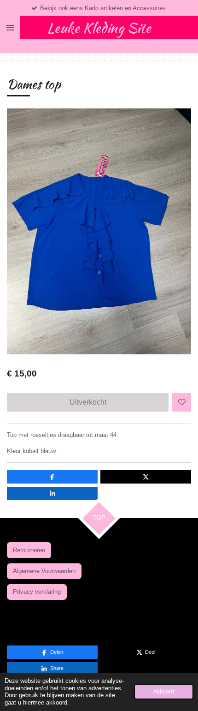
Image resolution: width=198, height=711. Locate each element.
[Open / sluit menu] (10, 27)
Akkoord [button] (163, 691)
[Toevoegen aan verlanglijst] (181, 402)
